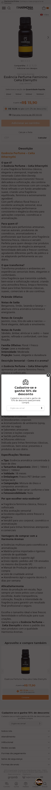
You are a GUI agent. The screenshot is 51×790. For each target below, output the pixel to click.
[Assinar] (41, 408)
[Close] (48, 375)
